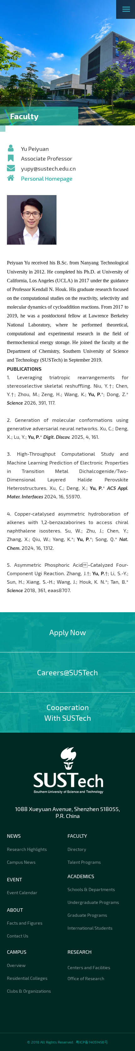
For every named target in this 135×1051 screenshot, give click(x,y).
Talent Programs (84, 862)
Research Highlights (27, 849)
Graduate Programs (87, 915)
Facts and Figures (24, 923)
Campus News (21, 862)
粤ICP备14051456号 (92, 1042)
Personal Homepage (47, 178)
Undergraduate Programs (93, 902)
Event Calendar (22, 892)
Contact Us (17, 935)
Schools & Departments (91, 889)
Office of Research (86, 978)
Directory (77, 849)
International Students (90, 928)
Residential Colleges (27, 978)
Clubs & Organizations (29, 991)
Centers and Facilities (89, 967)
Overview (16, 965)
